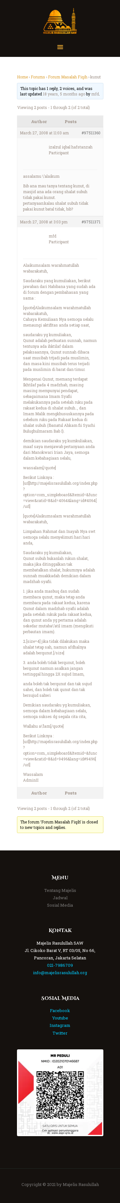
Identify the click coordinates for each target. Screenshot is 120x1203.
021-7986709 (60, 965)
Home (22, 76)
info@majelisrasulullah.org (60, 972)
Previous (27, 1092)
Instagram (60, 1025)
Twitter (60, 1033)
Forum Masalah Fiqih (67, 76)
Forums (38, 76)
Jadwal (60, 898)
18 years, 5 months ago (64, 93)
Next (92, 1092)
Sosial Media (60, 905)
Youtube (60, 1018)
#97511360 (91, 132)
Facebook (60, 1010)
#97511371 (91, 221)
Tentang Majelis (60, 890)
